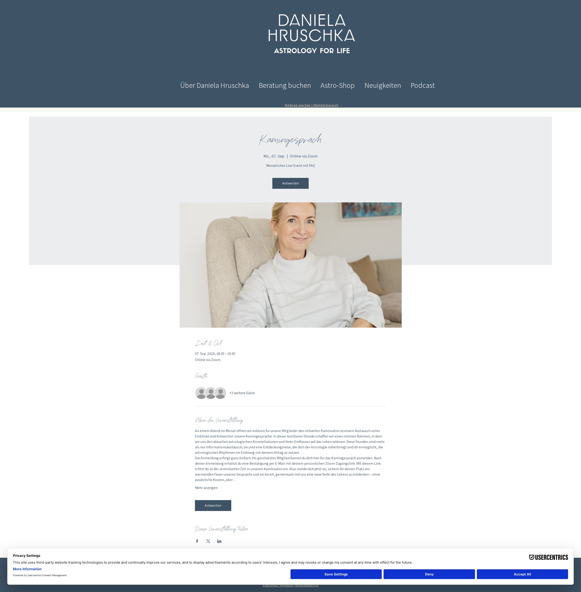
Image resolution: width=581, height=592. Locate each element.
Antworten (290, 183)
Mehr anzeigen (206, 487)
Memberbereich (326, 105)
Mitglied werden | (299, 105)
